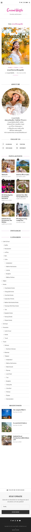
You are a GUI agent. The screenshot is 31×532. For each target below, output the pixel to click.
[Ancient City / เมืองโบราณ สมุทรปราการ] (22, 186)
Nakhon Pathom (10, 277)
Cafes (6, 259)
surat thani (9, 374)
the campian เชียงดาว (19, 410)
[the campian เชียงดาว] (7, 414)
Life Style (5, 323)
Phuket (8, 395)
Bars (6, 255)
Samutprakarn (9, 399)
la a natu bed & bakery (20, 423)
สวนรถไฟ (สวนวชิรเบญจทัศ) (15, 70)
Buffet (6, 245)
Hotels (4, 284)
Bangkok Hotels (9, 313)
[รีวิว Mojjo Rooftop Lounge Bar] (22, 210)
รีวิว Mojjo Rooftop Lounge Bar (21, 219)
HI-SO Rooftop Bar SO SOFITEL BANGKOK (7, 196)
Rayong (8, 370)
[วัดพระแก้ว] (8, 166)
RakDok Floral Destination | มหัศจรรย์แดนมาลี (21, 438)
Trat (6, 309)
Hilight (4, 281)
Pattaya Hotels (8, 316)
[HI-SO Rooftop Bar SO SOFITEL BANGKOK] (8, 186)
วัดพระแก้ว (5, 174)
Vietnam (7, 345)
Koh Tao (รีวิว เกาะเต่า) (22, 174)
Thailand (16, 67)
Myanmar (7, 352)
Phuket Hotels (8, 320)
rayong (8, 270)
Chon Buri (8, 388)
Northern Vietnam (11, 349)
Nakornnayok (9, 366)
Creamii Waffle (10, 73)
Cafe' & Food (6, 241)
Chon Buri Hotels (9, 295)
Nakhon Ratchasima (11, 266)
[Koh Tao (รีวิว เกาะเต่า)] (22, 166)
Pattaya (8, 391)
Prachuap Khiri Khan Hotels (12, 306)
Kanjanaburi (9, 359)
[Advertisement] (15, 465)
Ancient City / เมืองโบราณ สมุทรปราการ (22, 196)
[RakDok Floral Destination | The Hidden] (8, 210)
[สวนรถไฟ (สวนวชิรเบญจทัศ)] (15, 46)
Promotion (5, 327)
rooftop (7, 252)
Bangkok (10, 67)
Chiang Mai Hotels (9, 291)
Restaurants (8, 248)
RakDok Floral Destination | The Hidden (7, 220)
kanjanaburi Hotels (9, 298)
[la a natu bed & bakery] (7, 427)
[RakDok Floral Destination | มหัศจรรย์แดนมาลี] (7, 440)
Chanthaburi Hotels (10, 288)
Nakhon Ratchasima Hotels (11, 302)
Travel (21, 67)
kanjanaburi (9, 263)
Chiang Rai (9, 384)
